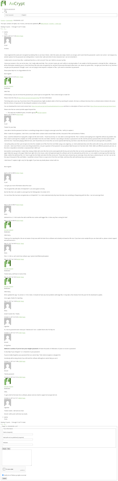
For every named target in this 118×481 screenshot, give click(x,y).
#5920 (18, 114)
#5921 (18, 173)
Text (9, 448)
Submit (4, 478)
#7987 (20, 333)
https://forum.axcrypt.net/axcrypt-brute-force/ (103, 106)
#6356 (18, 220)
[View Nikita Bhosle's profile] (39, 23)
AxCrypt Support (8, 86)
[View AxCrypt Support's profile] (7, 84)
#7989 (20, 377)
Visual (4, 448)
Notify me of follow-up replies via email (15, 475)
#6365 (18, 277)
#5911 (18, 77)
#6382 (18, 301)
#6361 (18, 243)
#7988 (20, 361)
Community (9, 20)
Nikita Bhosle (44, 23)
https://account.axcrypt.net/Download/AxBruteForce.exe (47, 106)
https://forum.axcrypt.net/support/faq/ (28, 98)
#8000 (20, 398)
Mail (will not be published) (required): (13, 437)
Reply (21, 36)
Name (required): (8, 432)
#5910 (18, 36)
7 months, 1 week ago (54, 23)
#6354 (18, 205)
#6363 (18, 259)
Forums (3, 20)
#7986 (20, 317)
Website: (5, 442)
